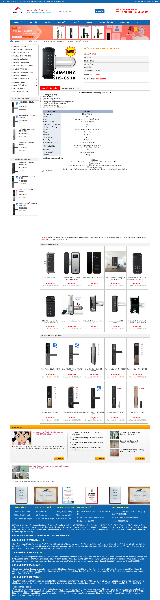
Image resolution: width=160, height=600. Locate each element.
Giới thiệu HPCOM (63, 519)
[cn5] (70, 495)
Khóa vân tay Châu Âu (20, 92)
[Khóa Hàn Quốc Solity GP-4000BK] (94, 365)
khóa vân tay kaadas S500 (133, 589)
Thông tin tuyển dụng (64, 511)
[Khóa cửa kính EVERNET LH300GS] (115, 315)
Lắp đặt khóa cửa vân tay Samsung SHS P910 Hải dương (132, 450)
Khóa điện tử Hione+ (19, 69)
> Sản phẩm (31, 41)
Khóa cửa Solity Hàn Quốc (22, 49)
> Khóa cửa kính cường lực (52, 41)
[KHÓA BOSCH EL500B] (137, 408)
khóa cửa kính (116, 237)
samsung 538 (69, 591)
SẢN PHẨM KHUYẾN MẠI (21, 159)
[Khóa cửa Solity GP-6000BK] (50, 408)
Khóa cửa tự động (49, 100)
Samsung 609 (57, 591)
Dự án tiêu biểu (106, 22)
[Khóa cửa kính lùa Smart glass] (94, 274)
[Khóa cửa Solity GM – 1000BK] (115, 365)
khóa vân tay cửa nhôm (91, 589)
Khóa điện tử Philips (19, 46)
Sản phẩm (33, 22)
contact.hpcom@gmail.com (93, 517)
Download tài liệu (41, 511)
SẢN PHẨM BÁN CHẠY (20, 99)
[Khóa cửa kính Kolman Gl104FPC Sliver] (72, 274)
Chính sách (20, 507)
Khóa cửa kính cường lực (21, 56)
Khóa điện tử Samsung (20, 62)
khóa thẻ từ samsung (54, 589)
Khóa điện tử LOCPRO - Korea (22, 66)
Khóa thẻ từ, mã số (18, 85)
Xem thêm (59, 459)
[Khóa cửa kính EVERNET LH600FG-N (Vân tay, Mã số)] (137, 274)
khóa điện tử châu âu (122, 593)
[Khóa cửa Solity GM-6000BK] (72, 408)
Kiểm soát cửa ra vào (20, 79)
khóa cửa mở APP (34, 595)
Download (124, 22)
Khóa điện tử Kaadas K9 (22, 591)
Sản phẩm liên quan (49, 245)
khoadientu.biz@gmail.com (127, 517)
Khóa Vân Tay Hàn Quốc (20, 88)
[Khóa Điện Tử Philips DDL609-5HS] (72, 365)
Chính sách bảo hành (22, 515)
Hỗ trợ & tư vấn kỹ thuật (44, 519)
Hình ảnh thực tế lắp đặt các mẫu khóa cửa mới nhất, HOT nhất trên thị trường (47, 433)
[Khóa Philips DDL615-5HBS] (50, 365)
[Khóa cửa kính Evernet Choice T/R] (93, 315)
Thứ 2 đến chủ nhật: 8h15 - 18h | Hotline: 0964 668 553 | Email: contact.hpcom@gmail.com (33, 1)
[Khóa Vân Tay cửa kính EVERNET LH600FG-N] (50, 317)
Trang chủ (17, 22)
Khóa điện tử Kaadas (19, 75)
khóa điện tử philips (20, 593)
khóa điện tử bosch (104, 593)
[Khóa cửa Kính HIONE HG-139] (50, 274)
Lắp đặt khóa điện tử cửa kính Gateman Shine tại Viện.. (130, 433)
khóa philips (35, 593)
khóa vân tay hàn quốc (86, 593)
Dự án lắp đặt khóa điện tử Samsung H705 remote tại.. (129, 442)
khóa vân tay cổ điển (72, 589)
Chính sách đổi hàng (22, 511)
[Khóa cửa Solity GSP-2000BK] (137, 365)
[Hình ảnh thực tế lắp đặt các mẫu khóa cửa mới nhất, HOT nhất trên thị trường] (22, 438)
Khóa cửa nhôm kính (19, 59)
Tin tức (47, 22)
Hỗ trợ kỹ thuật (44, 507)
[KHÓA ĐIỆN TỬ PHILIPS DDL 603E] (94, 408)
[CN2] (93, 495)
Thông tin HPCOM (65, 507)
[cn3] (23, 495)
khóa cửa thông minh (67, 593)
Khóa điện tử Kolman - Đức (22, 72)
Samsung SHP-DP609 (112, 591)
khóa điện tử (81, 591)
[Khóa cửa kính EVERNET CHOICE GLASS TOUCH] (137, 315)
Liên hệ (76, 22)
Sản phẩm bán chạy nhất (51, 336)
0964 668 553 (92, 75)
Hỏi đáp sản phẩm (42, 515)
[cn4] (46, 495)
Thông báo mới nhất (64, 515)
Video (138, 22)
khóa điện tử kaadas (42, 591)
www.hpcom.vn (62, 239)
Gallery (89, 22)
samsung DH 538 (94, 591)
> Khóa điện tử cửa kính (78, 41)
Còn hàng (92, 70)
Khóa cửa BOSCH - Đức (20, 53)
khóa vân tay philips (49, 593)
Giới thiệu (62, 22)
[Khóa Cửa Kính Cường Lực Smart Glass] (115, 271)
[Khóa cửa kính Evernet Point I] (72, 315)
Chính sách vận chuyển (23, 519)
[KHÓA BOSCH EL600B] (115, 408)
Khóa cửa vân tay (18, 82)
